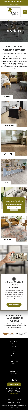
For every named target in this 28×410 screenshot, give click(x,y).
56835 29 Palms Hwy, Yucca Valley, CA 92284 (14, 1)
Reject (17, 207)
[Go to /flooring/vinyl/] (14, 172)
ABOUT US (14, 361)
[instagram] (16, 380)
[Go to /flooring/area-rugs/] (14, 229)
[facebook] (13, 380)
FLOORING (14, 341)
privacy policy (14, 202)
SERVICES (14, 371)
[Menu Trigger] (25, 12)
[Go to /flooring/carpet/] (14, 85)
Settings (14, 210)
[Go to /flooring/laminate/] (14, 143)
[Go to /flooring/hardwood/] (14, 114)
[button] (14, 305)
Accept (10, 207)
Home (2, 20)
